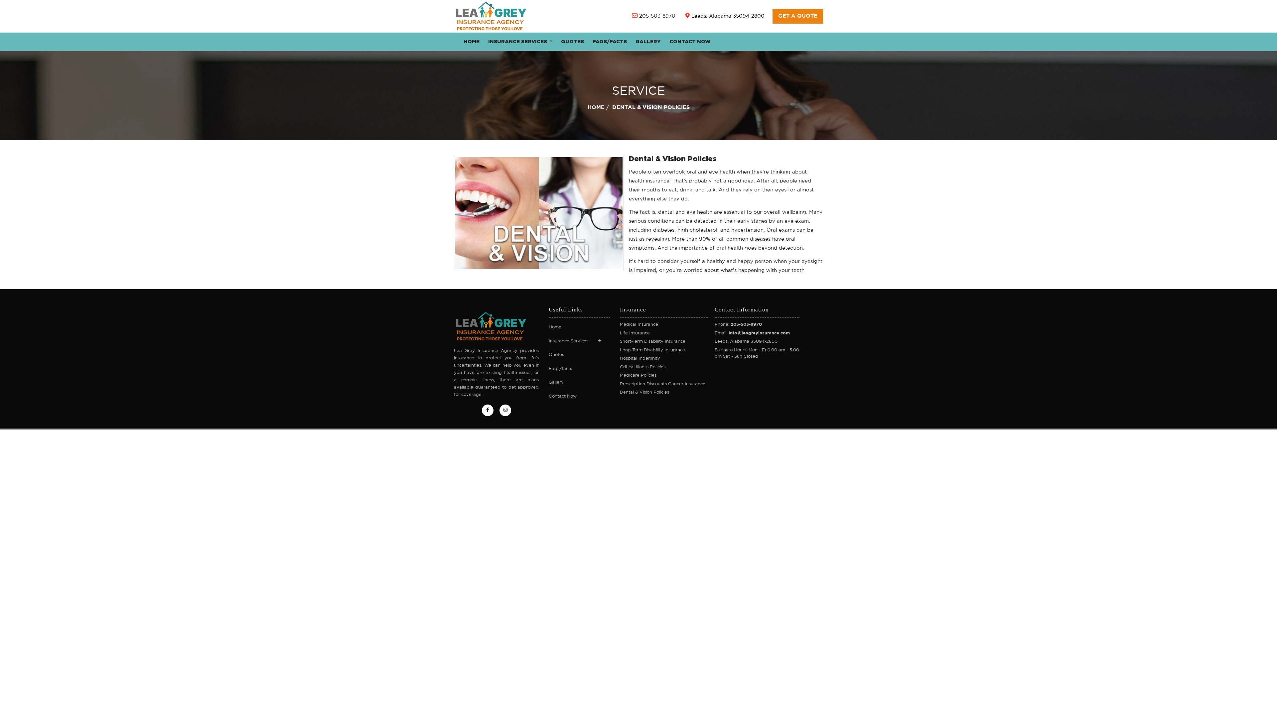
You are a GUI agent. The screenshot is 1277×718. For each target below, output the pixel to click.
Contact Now (690, 41)
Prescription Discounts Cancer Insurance (662, 384)
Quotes (572, 41)
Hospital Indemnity (640, 358)
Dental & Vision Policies (644, 392)
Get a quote (797, 16)
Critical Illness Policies (642, 367)
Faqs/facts (610, 41)
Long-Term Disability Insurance (652, 350)
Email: (752, 333)
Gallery (648, 41)
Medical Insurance (639, 324)
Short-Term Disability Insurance (652, 341)
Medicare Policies (638, 375)
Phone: (738, 324)
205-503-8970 (657, 16)
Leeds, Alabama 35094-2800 (728, 16)
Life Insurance (635, 333)
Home (472, 41)
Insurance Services (518, 41)
